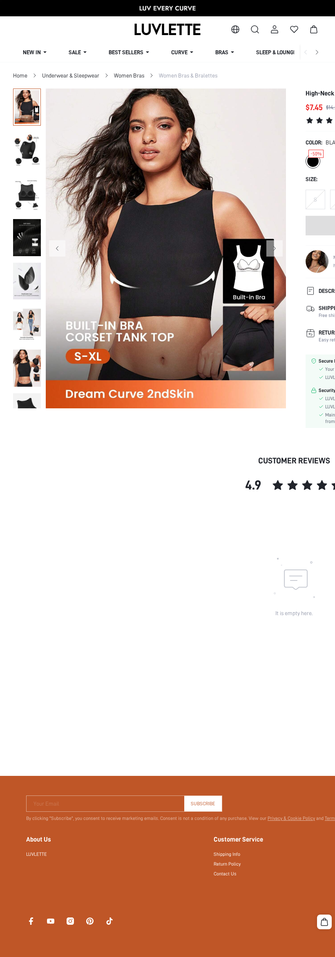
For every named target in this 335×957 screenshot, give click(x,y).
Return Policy (227, 864)
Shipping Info (227, 854)
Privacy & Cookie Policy (291, 818)
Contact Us (225, 874)
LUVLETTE (36, 854)
